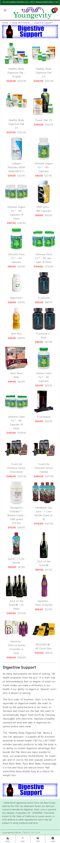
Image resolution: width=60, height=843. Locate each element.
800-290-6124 (32, 832)
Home (5, 22)
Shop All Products (21, 22)
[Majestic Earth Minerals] (33, 12)
